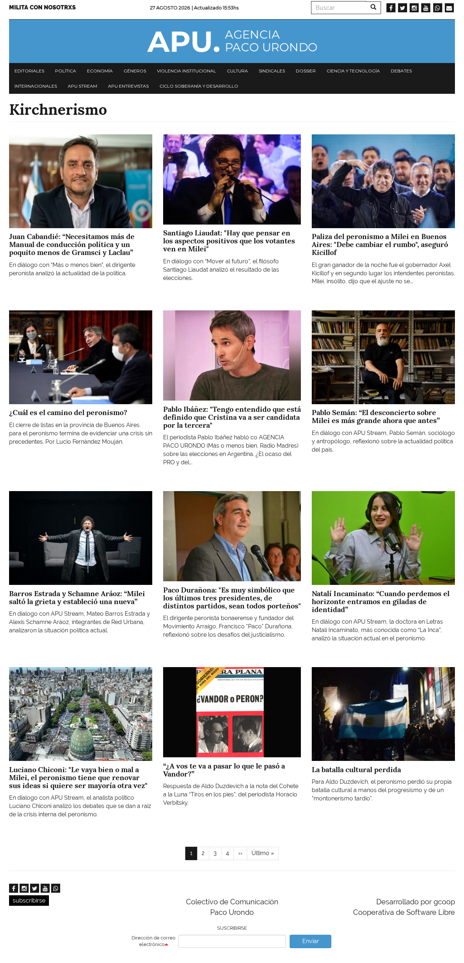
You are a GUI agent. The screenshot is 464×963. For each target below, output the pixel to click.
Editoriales (29, 71)
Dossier (306, 71)
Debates (401, 71)
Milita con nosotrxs (42, 7)
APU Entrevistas (128, 86)
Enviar (310, 941)
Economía (100, 71)
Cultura (237, 71)
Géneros (135, 71)
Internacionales (35, 86)
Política (65, 71)
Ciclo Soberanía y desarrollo (199, 86)
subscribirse (29, 900)
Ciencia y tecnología (353, 71)
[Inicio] (232, 41)
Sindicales (272, 71)
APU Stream (82, 86)
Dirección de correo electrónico (153, 941)
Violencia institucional (186, 71)
